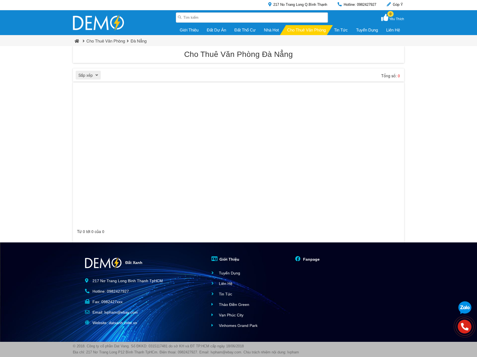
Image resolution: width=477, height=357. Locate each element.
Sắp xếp (85, 75)
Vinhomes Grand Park (238, 325)
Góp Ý (397, 4)
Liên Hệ (393, 30)
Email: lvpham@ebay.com (114, 312)
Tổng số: (390, 75)
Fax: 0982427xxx (107, 302)
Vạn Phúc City (230, 315)
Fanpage (311, 259)
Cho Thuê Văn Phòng (306, 30)
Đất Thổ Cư (245, 30)
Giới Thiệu (189, 30)
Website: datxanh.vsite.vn (114, 323)
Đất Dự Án (216, 30)
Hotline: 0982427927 (359, 4)
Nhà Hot (271, 30)
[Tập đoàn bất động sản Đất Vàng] (98, 22)
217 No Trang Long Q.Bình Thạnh (299, 4)
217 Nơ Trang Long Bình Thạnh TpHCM (127, 281)
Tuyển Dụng (367, 30)
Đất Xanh (133, 262)
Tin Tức (341, 30)
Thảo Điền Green (233, 304)
